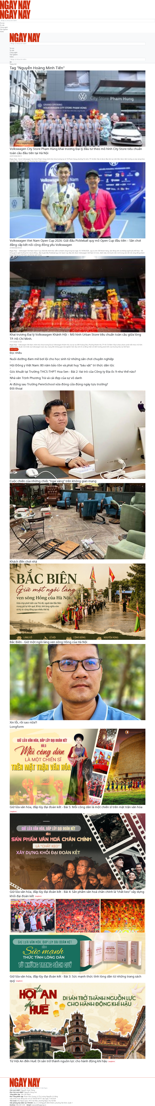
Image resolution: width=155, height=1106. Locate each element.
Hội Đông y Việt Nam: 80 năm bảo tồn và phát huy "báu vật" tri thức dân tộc (62, 365)
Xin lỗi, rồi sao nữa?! (23, 722)
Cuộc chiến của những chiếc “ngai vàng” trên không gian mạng (53, 481)
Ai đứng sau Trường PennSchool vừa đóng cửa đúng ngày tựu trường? (59, 384)
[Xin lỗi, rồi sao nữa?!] (77, 682)
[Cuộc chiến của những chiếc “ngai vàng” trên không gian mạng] (77, 434)
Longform (17, 727)
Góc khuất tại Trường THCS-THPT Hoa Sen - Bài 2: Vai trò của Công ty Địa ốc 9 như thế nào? (73, 372)
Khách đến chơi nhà (23, 561)
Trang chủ (13, 64)
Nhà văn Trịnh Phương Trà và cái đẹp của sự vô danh (46, 378)
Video (2, 32)
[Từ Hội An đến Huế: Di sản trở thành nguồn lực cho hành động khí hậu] (77, 1021)
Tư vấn (2, 25)
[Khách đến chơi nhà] (77, 521)
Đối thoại (16, 388)
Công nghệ (4, 27)
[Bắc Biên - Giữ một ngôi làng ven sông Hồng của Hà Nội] (77, 602)
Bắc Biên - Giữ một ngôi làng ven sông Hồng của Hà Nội (48, 642)
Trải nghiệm (4, 29)
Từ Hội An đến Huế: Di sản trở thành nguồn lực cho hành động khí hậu (59, 1061)
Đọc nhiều (16, 353)
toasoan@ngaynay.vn (38, 1105)
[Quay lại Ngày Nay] (10, 46)
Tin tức (2, 23)
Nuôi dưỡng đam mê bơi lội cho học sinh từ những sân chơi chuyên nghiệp (62, 359)
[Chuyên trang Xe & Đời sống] (15, 14)
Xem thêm (14, 349)
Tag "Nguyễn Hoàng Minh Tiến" (37, 67)
